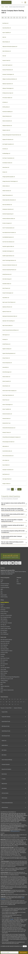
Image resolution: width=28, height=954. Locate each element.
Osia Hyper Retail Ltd (6, 478)
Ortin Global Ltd (5, 460)
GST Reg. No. (3, 624)
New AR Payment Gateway (6, 639)
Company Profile (4, 652)
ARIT (2, 581)
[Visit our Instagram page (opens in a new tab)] (5, 563)
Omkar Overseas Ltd (6, 190)
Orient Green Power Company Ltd (9, 390)
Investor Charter (4, 620)
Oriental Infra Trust (6, 423)
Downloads (3, 609)
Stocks (6, 6)
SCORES (11, 919)
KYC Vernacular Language (6, 622)
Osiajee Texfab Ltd (6, 483)
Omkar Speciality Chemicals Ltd (9, 199)
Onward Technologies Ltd (7, 292)
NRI (17, 579)
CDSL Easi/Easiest (4, 634)
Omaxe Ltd (4, 172)
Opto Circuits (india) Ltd (7, 325)
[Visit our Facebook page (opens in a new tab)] (2, 563)
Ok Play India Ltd (5, 106)
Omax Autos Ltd (5, 167)
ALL (2, 17)
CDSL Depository (4, 645)
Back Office (3, 682)
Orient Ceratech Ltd (6, 381)
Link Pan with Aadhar (5, 667)
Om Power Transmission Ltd (8, 158)
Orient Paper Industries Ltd (8, 395)
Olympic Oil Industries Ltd (7, 139)
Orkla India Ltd (5, 446)
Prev (9, 489)
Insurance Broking (4, 585)
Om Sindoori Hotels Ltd (7, 162)
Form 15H (3, 665)
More (2, 691)
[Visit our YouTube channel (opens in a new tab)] (12, 563)
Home (2, 6)
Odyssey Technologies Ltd (7, 88)
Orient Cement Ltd (6, 376)
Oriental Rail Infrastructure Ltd (8, 427)
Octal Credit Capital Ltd (7, 65)
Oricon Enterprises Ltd (7, 362)
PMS (2, 593)
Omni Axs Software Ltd (7, 204)
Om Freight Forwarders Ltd (8, 144)
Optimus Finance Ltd (6, 311)
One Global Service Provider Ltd (9, 232)
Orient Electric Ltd (6, 385)
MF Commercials (4, 660)
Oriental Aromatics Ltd (7, 413)
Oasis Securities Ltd (6, 27)
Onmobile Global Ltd (6, 283)
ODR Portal (3, 675)
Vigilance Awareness (5, 686)
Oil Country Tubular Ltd (7, 97)
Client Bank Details (5, 648)
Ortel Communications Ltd (7, 455)
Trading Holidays (4, 680)
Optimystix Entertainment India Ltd (9, 316)
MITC (2, 684)
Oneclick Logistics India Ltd (8, 246)
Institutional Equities (5, 583)
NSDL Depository (4, 671)
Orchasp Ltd (4, 339)
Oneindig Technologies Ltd (8, 251)
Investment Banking (5, 587)
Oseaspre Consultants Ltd (7, 469)
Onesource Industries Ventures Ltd (9, 265)
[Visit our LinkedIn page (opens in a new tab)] (16, 563)
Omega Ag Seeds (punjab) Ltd (8, 176)
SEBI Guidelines (4, 619)
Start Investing (23, 952)
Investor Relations (5, 602)
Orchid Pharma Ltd (6, 344)
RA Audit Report (4, 630)
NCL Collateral (4, 632)
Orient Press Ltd (5, 399)
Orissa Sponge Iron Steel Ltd (8, 441)
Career (2, 606)
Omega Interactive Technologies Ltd (10, 181)
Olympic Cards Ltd (6, 130)
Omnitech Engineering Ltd (7, 213)
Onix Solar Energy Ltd (6, 279)
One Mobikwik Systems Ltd (8, 237)
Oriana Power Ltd (6, 358)
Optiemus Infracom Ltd (7, 306)
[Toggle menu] (25, 2)
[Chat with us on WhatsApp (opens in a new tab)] (19, 563)
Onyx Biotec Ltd (5, 297)
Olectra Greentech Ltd (7, 120)
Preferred (19, 583)
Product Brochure (4, 611)
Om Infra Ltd (5, 148)
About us (2, 604)
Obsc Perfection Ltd (6, 51)
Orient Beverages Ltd (6, 372)
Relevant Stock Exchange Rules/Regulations (10, 676)
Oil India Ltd (4, 102)
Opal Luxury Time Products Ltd (8, 302)
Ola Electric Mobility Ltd (7, 111)
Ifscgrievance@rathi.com (5, 829)
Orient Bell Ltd (5, 367)
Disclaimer (3, 654)
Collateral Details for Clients (6, 650)
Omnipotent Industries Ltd (7, 209)
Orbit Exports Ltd (5, 334)
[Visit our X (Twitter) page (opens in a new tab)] (9, 563)
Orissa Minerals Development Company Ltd (11, 437)
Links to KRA (3, 669)
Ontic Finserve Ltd (6, 288)
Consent (2, 656)
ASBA (2, 688)
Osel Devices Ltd (5, 474)
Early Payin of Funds (5, 658)
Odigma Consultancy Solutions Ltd (9, 79)
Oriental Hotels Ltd (6, 418)
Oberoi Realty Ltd (6, 41)
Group (2, 579)
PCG (18, 581)
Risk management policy (6, 617)
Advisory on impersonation (6, 615)
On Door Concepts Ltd (6, 223)
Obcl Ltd (4, 37)
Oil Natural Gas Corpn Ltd (7, 93)
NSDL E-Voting (4, 673)
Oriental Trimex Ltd (6, 432)
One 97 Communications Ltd (8, 227)
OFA (1, 591)
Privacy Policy (4, 613)
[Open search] (22, 2)
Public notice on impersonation (7, 690)
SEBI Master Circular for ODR (7, 678)
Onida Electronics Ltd (6, 274)
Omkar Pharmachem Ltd (7, 195)
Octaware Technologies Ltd (8, 74)
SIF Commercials (4, 663)
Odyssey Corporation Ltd (7, 83)
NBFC (2, 589)
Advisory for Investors (5, 626)
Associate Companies (5, 641)
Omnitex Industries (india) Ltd (8, 218)
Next (19, 489)
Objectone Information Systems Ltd (9, 46)
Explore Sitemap (18, 708)
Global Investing (4, 596)
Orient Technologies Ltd (7, 404)
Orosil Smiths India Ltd (7, 451)
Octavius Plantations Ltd (7, 69)
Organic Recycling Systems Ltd (8, 353)
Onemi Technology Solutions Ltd (9, 260)
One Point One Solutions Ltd (8, 241)
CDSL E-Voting (4, 646)
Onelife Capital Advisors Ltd (8, 255)
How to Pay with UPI (5, 643)
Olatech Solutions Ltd (6, 116)
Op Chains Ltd (5, 23)
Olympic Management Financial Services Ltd (11, 134)
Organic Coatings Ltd (6, 348)
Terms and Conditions (5, 607)
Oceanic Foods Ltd (6, 60)
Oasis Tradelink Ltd (6, 32)
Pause (25, 946)
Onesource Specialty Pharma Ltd (9, 269)
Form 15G (3, 661)
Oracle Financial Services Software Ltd (10, 330)
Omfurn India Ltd (5, 186)
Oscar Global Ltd (5, 465)
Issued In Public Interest (6, 628)
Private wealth (4, 594)
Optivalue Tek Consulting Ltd (8, 320)
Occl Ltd (4, 55)
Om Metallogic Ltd (6, 153)
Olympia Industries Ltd (7, 125)
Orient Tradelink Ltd (6, 409)
